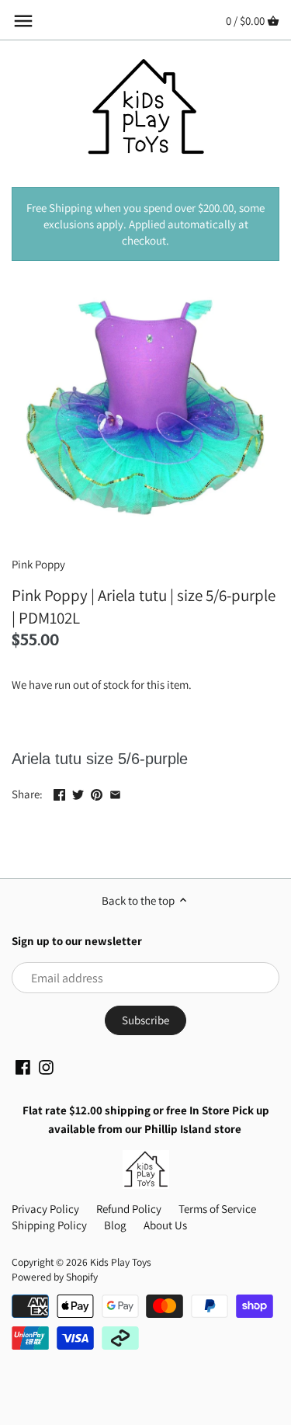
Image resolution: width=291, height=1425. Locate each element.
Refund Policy (128, 1208)
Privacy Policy (45, 1208)
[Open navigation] (23, 21)
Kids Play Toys (120, 1262)
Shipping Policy (49, 1225)
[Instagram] (46, 1066)
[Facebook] (23, 1066)
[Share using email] (115, 792)
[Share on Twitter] (78, 792)
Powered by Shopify (55, 1277)
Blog (115, 1225)
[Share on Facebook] (59, 792)
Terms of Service (217, 1208)
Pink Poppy (38, 564)
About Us (165, 1225)
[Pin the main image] (96, 792)
